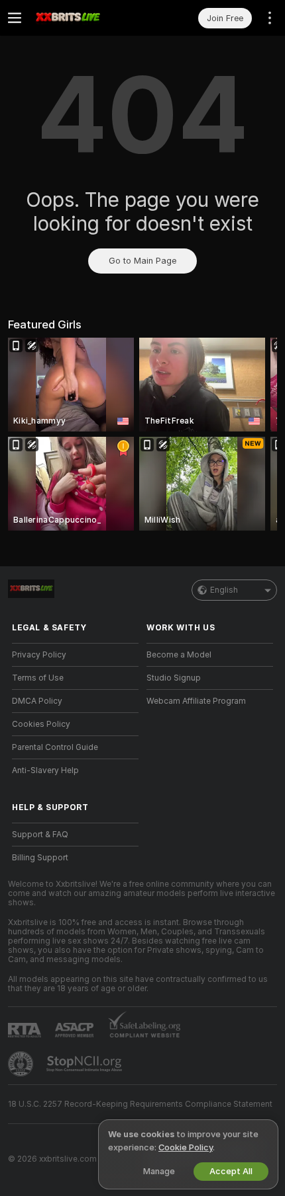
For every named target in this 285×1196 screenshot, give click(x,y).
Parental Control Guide (55, 747)
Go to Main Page (142, 261)
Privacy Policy (39, 654)
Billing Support (40, 857)
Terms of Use (38, 678)
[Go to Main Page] (85, 18)
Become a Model (178, 654)
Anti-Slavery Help (45, 770)
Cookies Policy (41, 724)
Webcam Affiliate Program (196, 701)
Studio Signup (173, 678)
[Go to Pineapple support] (22, 1063)
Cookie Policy (185, 1147)
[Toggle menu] (14, 18)
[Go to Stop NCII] (85, 1064)
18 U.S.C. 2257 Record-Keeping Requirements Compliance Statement (140, 1104)
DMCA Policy (37, 701)
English (224, 590)
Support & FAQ (40, 834)
